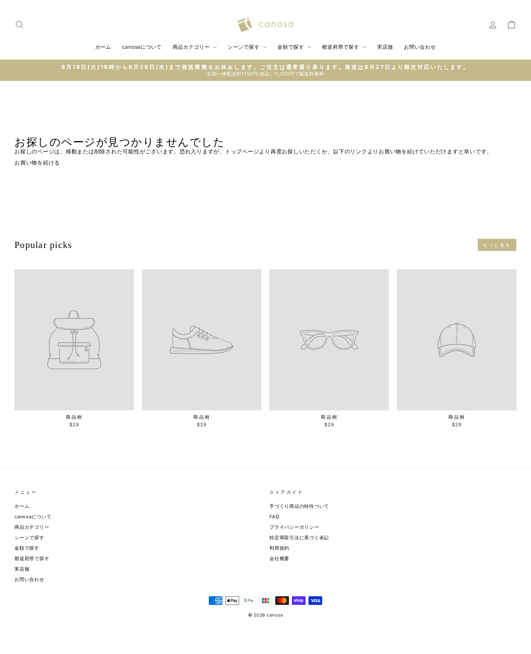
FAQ (274, 516)
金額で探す (291, 47)
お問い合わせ (420, 47)
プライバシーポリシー (294, 527)
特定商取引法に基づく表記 (299, 537)
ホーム (103, 47)
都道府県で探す (341, 47)
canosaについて (142, 47)
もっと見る (497, 245)
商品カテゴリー (192, 47)
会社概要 (279, 558)
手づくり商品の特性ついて (299, 506)
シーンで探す (244, 47)
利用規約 (279, 548)
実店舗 (385, 47)
